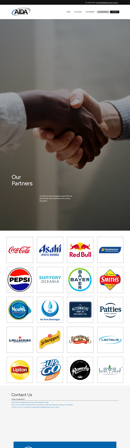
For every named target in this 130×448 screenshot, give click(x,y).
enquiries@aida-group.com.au (107, 3)
